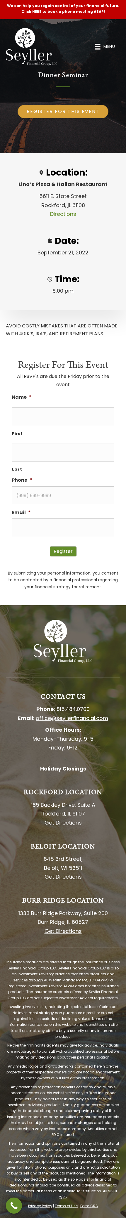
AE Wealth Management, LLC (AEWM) (76, 980)
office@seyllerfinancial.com (72, 718)
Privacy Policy (40, 1205)
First (17, 433)
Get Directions (63, 822)
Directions (63, 214)
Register (63, 551)
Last (17, 469)
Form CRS (89, 1205)
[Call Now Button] (14, 1206)
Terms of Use (66, 1205)
